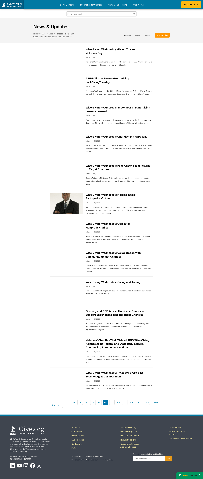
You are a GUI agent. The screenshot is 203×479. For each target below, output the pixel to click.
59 (86, 402)
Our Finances (77, 439)
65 (125, 402)
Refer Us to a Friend (129, 435)
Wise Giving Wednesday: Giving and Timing (113, 282)
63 (112, 402)
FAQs (73, 448)
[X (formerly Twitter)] (39, 466)
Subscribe (163, 35)
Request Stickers (128, 439)
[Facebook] (32, 466)
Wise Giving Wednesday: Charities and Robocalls (116, 136)
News (137, 35)
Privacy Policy (108, 460)
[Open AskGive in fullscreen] (179, 475)
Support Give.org (191, 4)
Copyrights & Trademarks (94, 456)
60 (93, 402)
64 (118, 402)
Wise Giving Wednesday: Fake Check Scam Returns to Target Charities (118, 167)
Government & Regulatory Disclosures (85, 460)
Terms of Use (76, 456)
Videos (147, 35)
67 (138, 402)
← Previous (56, 404)
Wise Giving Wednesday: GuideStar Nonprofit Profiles (108, 225)
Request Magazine (128, 431)
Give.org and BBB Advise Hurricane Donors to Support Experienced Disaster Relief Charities (115, 313)
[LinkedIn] (12, 466)
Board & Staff (77, 435)
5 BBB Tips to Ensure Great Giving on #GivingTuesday (107, 80)
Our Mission (76, 431)
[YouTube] (19, 466)
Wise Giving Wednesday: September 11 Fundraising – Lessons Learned (119, 109)
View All (127, 35)
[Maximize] (199, 475)
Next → (156, 404)
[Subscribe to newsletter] (168, 458)
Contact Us (76, 443)
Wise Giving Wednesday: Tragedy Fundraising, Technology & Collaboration (115, 375)
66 (131, 402)
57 (74, 402)
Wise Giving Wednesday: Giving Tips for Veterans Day (111, 51)
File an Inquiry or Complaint (177, 433)
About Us (75, 427)
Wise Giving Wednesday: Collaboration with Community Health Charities (113, 255)
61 (99, 402)
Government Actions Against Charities (129, 445)
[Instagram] (25, 466)
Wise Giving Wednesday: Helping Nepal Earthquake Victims (111, 196)
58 (80, 402)
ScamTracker (175, 427)
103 (147, 402)
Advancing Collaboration (180, 438)
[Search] (134, 14)
